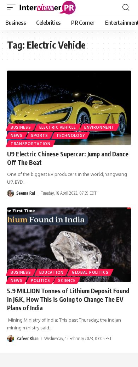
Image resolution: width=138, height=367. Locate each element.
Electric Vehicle (57, 127)
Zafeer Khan (27, 338)
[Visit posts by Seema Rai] (10, 193)
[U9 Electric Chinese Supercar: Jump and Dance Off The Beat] (69, 108)
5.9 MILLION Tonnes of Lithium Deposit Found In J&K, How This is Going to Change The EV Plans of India (68, 299)
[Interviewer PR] (47, 7)
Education (51, 272)
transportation (31, 143)
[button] (13, 7)
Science (66, 280)
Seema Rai (25, 193)
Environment (99, 127)
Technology (70, 135)
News (17, 135)
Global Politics (90, 272)
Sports (39, 135)
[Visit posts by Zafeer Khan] (10, 338)
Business (21, 127)
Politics (40, 280)
